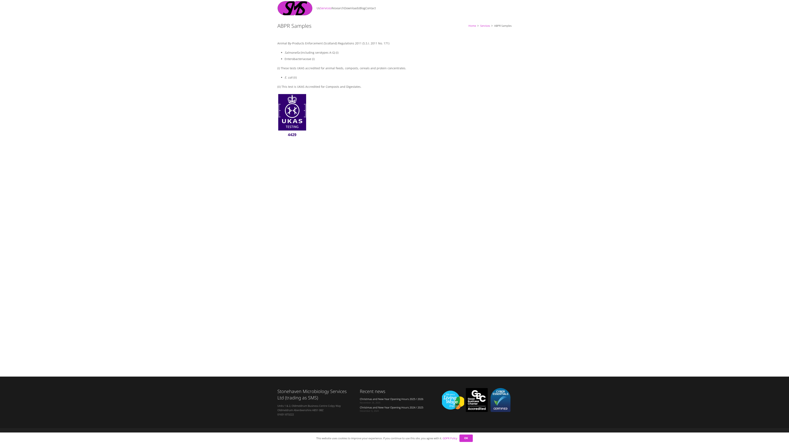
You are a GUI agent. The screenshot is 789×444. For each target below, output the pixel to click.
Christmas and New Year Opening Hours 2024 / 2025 (391, 407)
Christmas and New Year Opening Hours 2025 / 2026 (391, 399)
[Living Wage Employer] (453, 400)
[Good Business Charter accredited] (477, 400)
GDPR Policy (450, 438)
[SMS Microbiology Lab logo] (295, 8)
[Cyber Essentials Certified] (500, 400)
